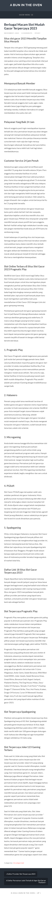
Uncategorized (18, 863)
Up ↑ (39, 893)
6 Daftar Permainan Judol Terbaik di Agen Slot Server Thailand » (26, 881)
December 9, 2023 (11, 33)
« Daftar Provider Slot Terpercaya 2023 (20, 874)
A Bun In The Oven (26, 5)
